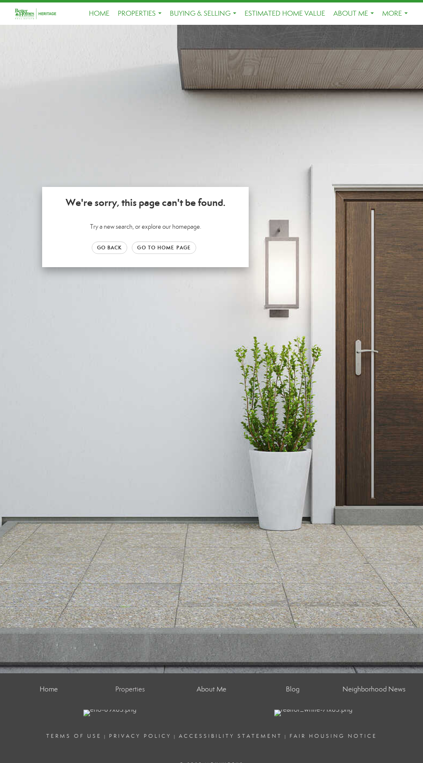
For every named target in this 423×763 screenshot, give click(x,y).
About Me (355, 17)
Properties (141, 17)
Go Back (109, 247)
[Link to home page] (40, 13)
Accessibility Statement (230, 736)
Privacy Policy (140, 736)
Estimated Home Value (285, 13)
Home (99, 13)
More (396, 17)
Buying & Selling (205, 17)
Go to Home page (164, 247)
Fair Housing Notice (333, 736)
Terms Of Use (74, 736)
